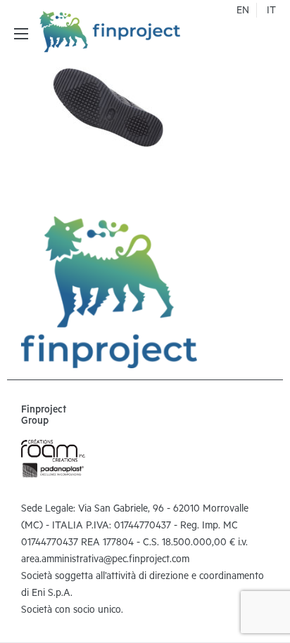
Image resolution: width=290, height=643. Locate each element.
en (243, 12)
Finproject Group (43, 416)
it (271, 12)
